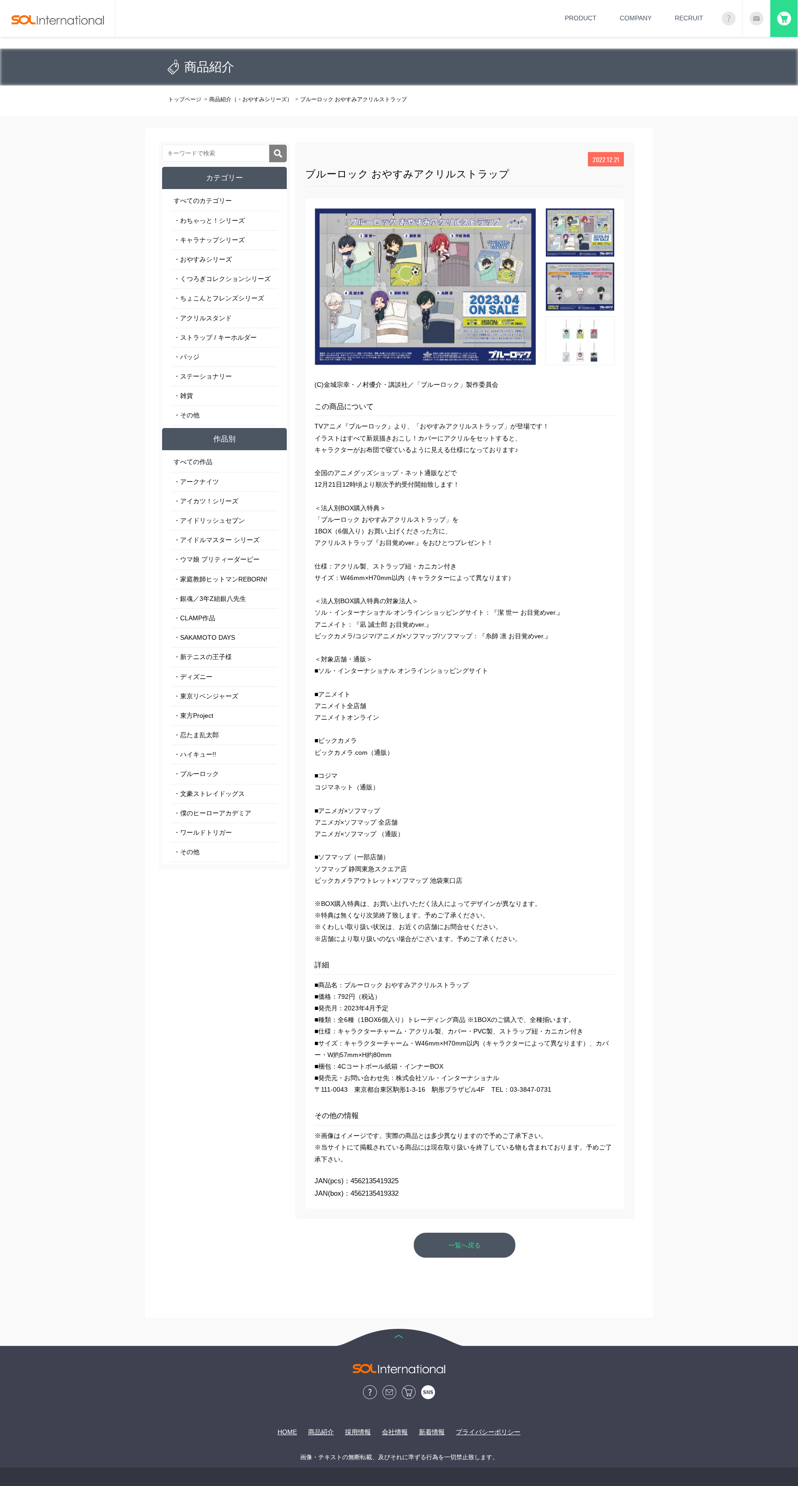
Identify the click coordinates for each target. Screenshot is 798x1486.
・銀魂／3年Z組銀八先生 (210, 598)
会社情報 (395, 1432)
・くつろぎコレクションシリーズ (222, 278)
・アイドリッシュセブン (209, 520)
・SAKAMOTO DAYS (204, 637)
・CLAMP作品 (194, 618)
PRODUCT (581, 18)
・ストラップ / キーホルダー (215, 337)
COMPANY (636, 18)
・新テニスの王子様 (203, 656)
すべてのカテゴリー (203, 200)
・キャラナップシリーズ (209, 240)
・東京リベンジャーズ (206, 696)
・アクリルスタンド (203, 318)
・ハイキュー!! (195, 754)
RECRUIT (689, 18)
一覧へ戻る (464, 1245)
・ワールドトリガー (203, 832)
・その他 (187, 415)
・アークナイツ (196, 481)
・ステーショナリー (203, 376)
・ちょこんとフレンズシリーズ (219, 298)
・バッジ (187, 357)
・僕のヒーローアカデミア (212, 813)
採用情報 (358, 1432)
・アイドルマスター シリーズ (217, 540)
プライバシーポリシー (488, 1432)
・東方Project (193, 715)
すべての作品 (193, 461)
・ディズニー (193, 676)
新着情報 (432, 1432)
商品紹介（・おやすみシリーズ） (250, 99)
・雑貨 (183, 395)
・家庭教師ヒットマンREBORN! (220, 579)
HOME (287, 1432)
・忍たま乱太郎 (196, 735)
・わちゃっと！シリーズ (209, 220)
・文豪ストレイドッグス (209, 793)
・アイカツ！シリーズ (206, 501)
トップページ (184, 99)
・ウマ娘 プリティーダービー (217, 559)
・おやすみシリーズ (203, 259)
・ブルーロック (196, 773)
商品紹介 (321, 1432)
